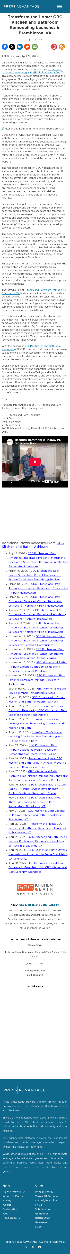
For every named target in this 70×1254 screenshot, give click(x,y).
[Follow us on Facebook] (33, 1247)
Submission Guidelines (42, 1211)
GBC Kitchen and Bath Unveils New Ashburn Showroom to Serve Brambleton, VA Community (38, 854)
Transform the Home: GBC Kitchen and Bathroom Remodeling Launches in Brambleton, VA (37, 828)
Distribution (10, 1209)
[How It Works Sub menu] (23, 1192)
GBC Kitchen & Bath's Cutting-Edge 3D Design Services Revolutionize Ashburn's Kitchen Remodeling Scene (38, 789)
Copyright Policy (46, 1200)
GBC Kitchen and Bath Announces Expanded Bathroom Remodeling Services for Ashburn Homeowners (37, 614)
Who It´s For (11, 1196)
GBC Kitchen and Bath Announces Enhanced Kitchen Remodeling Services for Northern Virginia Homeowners (35, 601)
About (7, 1205)
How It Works (12, 1192)
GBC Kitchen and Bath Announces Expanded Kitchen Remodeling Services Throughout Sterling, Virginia (36, 653)
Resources (10, 1218)
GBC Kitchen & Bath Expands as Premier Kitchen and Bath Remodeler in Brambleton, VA (37, 815)
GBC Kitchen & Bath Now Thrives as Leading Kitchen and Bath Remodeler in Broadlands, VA (34, 802)
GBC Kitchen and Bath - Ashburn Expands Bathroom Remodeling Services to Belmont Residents (37, 666)
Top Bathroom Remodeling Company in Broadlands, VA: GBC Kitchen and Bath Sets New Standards (37, 867)
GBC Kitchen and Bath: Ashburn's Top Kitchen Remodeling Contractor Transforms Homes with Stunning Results (38, 775)
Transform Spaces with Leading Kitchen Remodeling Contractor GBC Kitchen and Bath (37, 723)
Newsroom (42, 1222)
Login (38, 1227)
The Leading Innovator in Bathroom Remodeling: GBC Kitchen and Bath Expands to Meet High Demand (37, 710)
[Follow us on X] (26, 1247)
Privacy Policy (44, 1192)
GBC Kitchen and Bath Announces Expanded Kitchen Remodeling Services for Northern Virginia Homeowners (35, 627)
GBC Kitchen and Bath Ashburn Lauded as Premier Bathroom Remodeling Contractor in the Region (32, 749)
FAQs (38, 1205)
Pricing (7, 1200)
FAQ (5, 1214)
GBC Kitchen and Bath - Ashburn (39, 905)
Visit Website (35, 975)
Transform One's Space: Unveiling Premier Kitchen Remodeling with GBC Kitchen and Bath (35, 736)
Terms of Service (46, 1196)
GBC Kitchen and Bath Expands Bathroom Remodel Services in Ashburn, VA (36, 679)
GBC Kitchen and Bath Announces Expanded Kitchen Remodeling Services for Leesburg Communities (36, 640)
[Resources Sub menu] (19, 1218)
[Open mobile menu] (59, 6)
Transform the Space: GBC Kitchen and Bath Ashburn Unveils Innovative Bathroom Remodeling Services (37, 762)
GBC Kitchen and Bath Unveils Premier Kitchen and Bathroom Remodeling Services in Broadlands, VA (37, 841)
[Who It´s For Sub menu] (23, 1196)
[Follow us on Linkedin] (39, 1247)
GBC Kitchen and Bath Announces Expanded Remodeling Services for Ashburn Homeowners (38, 588)
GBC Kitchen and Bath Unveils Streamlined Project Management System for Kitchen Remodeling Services (34, 575)
